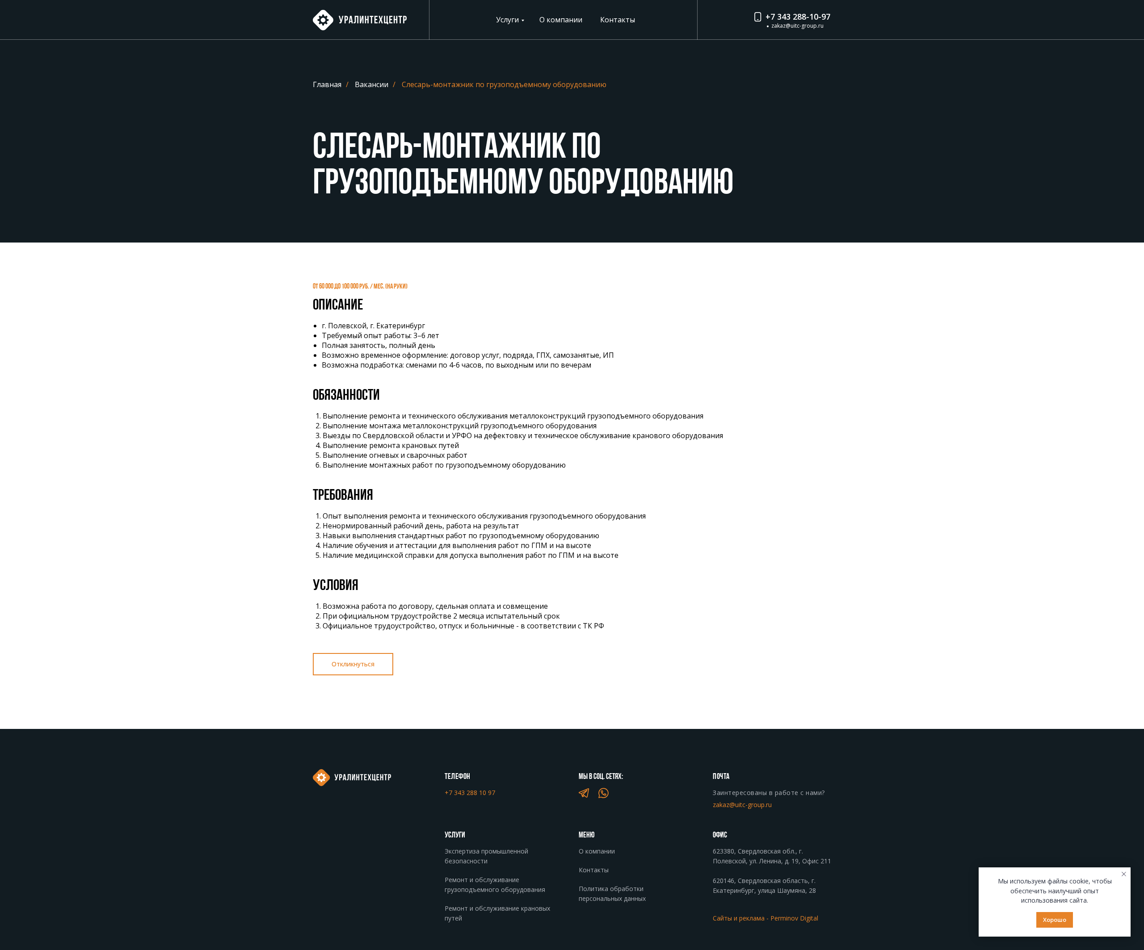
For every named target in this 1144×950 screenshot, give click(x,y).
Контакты (617, 20)
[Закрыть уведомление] (1123, 874)
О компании (560, 20)
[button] (353, 664)
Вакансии (371, 84)
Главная (327, 84)
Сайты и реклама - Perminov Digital (765, 918)
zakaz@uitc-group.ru (797, 25)
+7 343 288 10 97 (470, 792)
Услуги (507, 20)
